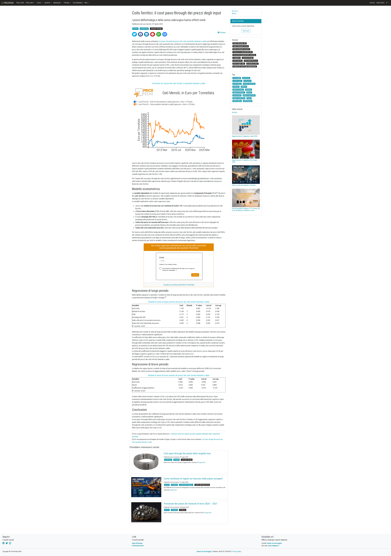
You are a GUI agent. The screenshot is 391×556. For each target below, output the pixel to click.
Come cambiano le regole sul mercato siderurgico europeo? (193, 478)
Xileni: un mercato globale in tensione (244, 185)
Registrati (380, 3)
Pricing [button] (67, 3)
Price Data (20, 3)
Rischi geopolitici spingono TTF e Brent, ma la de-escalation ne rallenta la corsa (246, 209)
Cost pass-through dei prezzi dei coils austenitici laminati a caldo (182, 41)
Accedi (372, 3)
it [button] (387, 3)
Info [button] (86, 3)
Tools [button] (39, 3)
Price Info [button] (30, 3)
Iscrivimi (195, 275)
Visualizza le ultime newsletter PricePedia (178, 285)
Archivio (234, 112)
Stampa (222, 32)
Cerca (236, 11)
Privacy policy (236, 551)
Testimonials (78, 3)
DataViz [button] (47, 3)
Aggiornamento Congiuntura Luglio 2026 (244, 136)
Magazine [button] (57, 3)
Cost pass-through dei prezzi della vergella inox (187, 453)
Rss (234, 13)
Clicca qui (246, 31)
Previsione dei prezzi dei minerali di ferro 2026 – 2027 (190, 503)
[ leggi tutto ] (201, 462)
